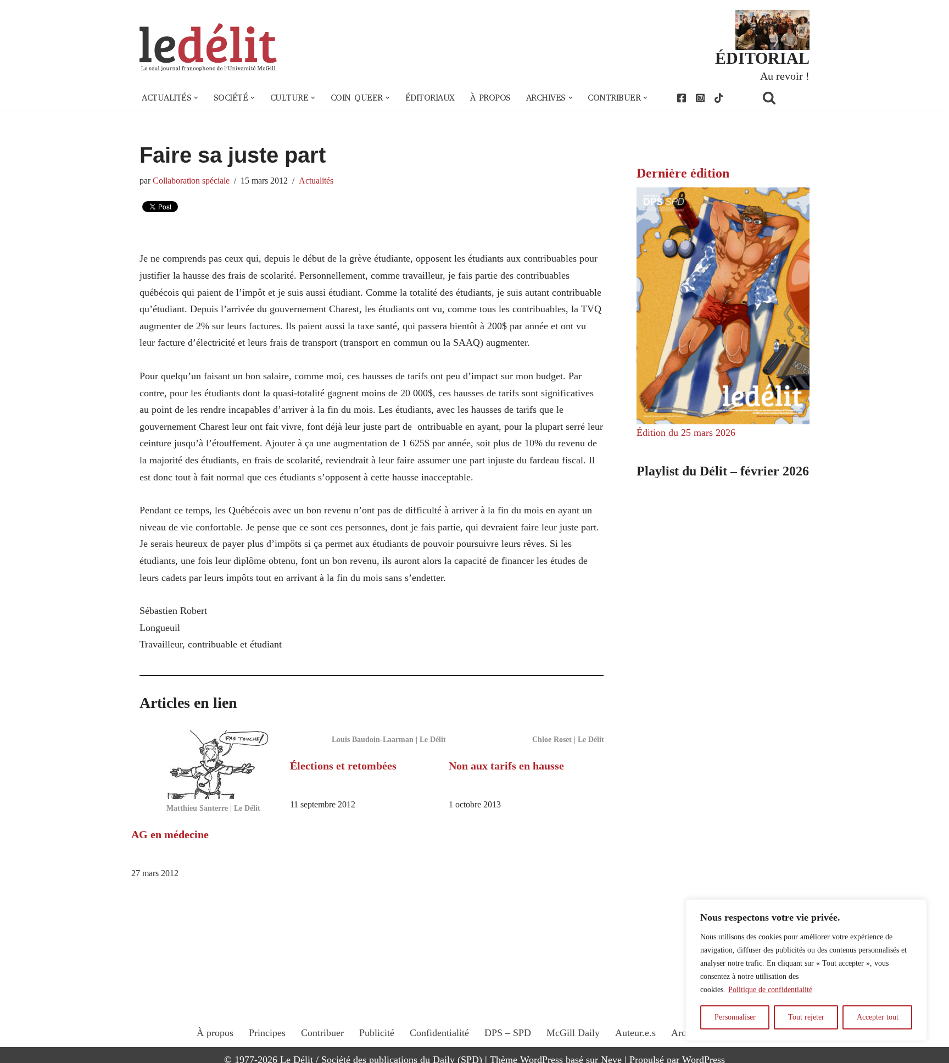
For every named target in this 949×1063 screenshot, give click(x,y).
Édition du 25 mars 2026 (686, 432)
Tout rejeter (806, 1017)
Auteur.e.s (635, 1032)
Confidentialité (439, 1032)
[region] (806, 970)
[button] (196, 98)
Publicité (376, 1032)
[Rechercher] (783, 97)
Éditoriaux (430, 97)
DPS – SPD (507, 1032)
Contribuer (322, 1032)
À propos (490, 97)
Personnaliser (735, 1017)
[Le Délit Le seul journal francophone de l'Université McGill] (208, 47)
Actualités (316, 181)
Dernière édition (683, 173)
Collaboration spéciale (191, 181)
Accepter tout (877, 1017)
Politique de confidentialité (770, 990)
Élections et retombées (343, 766)
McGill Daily (573, 1032)
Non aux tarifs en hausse (506, 766)
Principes (267, 1032)
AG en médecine (170, 834)
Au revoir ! (785, 76)
